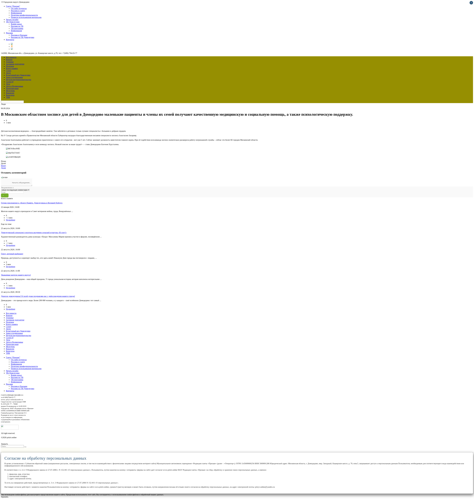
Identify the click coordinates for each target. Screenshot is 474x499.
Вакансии (10, 93)
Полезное (10, 66)
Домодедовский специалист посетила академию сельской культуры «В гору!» (34, 232)
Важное (9, 60)
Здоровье (10, 62)
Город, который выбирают (12, 254)
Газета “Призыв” (13, 6)
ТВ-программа (17, 28)
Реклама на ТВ (17, 26)
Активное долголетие (15, 64)
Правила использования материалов (26, 17)
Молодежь (10, 91)
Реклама (9, 33)
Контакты (10, 40)
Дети (8, 84)
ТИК (8, 97)
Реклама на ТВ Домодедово (22, 37)
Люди (8, 73)
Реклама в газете (18, 11)
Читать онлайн (12, 20)
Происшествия (12, 88)
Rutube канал (16, 24)
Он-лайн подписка (19, 8)
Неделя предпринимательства (18, 80)
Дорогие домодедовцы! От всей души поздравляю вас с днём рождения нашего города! (38, 296)
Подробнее (10, 220)
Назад (3, 166)
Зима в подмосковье (14, 77)
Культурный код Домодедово (18, 75)
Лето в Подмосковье (14, 86)
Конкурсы (10, 95)
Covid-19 (9, 82)
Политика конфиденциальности (24, 15)
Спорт (8, 71)
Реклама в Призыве (19, 35)
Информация (16, 13)
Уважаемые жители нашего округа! (16, 275)
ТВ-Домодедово (13, 22)
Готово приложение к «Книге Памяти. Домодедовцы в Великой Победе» (32, 203)
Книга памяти (12, 68)
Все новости (11, 57)
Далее (3, 168)
